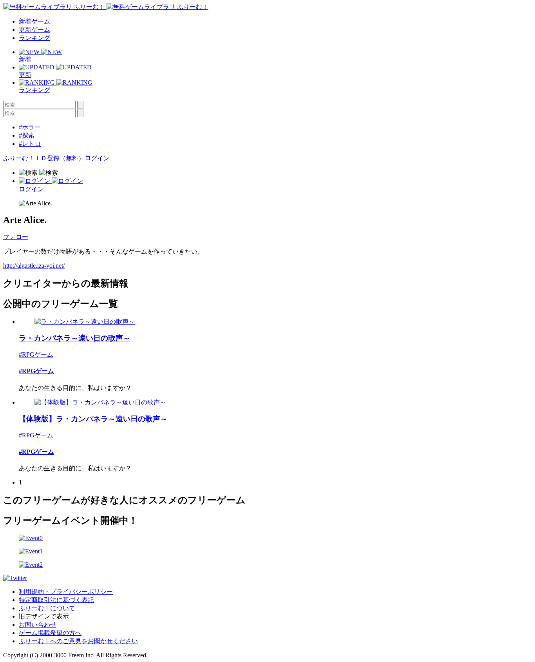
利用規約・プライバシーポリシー (66, 591)
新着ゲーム (34, 21)
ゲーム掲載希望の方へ (50, 632)
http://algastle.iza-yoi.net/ (34, 265)
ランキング (34, 37)
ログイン (97, 158)
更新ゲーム (34, 29)
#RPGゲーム (36, 354)
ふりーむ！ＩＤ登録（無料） (44, 158)
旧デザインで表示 (44, 616)
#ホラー (30, 127)
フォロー (15, 237)
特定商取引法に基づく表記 (56, 600)
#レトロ (30, 143)
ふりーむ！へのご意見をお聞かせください (78, 641)
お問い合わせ (37, 624)
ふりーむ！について (47, 608)
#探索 (26, 135)
